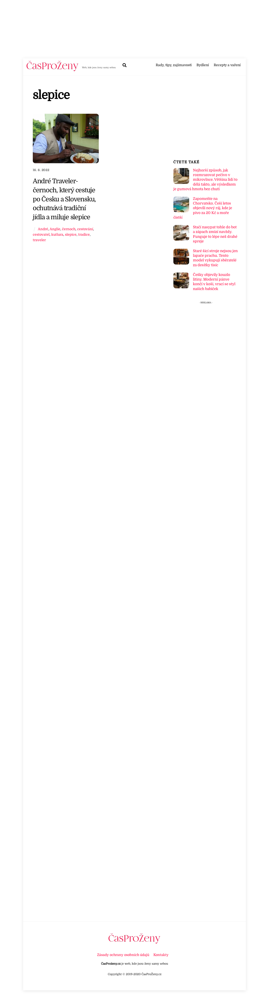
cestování (85, 229)
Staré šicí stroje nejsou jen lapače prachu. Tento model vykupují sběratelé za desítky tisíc (215, 258)
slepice (70, 235)
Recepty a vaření (227, 65)
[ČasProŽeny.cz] (52, 70)
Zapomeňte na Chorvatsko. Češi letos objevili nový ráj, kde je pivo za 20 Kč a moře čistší (202, 208)
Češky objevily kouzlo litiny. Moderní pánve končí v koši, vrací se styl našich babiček (214, 282)
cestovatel (41, 235)
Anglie (55, 229)
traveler (39, 240)
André (43, 229)
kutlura (57, 235)
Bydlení (202, 65)
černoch (68, 229)
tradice (84, 235)
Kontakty (161, 955)
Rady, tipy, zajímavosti (174, 65)
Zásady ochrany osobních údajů (123, 955)
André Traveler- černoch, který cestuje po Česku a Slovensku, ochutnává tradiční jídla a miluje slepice (64, 199)
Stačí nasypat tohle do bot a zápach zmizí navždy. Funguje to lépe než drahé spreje (215, 234)
